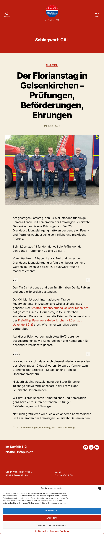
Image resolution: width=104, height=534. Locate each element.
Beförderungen (30, 427)
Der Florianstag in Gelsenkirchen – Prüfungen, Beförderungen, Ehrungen (52, 95)
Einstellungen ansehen (52, 525)
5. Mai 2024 (54, 125)
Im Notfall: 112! (16, 447)
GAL (54, 427)
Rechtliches (54, 531)
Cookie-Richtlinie (41, 531)
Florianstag (44, 427)
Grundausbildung (66, 427)
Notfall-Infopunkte (19, 452)
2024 (19, 427)
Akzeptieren (52, 510)
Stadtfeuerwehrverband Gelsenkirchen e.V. (59, 308)
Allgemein (52, 65)
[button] (100, 488)
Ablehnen (52, 518)
